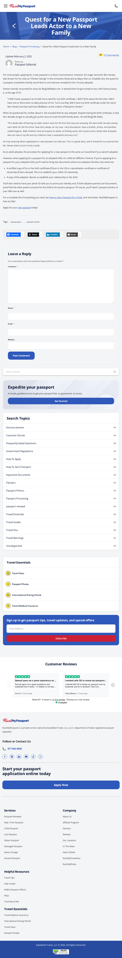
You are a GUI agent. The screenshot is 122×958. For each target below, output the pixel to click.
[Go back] (14, 26)
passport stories (33, 222)
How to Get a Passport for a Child (65, 197)
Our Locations (69, 840)
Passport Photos (15, 490)
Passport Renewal (12, 816)
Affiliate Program (71, 822)
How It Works (69, 852)
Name (11, 308)
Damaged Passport (13, 846)
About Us (67, 816)
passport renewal (15, 506)
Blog (14, 46)
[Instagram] (12, 756)
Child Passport (11, 828)
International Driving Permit (17, 921)
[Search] (114, 371)
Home (6, 46)
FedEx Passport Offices (15, 889)
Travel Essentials (15, 514)
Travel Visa (12, 530)
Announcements (15, 427)
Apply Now (61, 785)
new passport (24, 207)
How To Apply (13, 459)
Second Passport (12, 858)
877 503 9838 (14, 748)
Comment (13, 266)
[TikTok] (33, 756)
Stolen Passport (11, 840)
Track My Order (11, 901)
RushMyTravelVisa (71, 858)
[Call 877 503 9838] (116, 6)
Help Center (10, 883)
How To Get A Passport (18, 467)
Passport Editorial (25, 64)
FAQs (6, 895)
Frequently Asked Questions (21, 443)
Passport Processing (29, 46)
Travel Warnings (15, 538)
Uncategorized (14, 545)
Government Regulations (19, 451)
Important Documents (18, 474)
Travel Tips (9, 877)
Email (11, 324)
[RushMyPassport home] (61, 6)
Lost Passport (10, 834)
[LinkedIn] (19, 756)
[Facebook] (4, 756)
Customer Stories (15, 435)
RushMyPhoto (69, 864)
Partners (10, 482)
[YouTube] (26, 756)
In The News (69, 846)
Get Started (61, 401)
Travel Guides (13, 522)
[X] (40, 756)
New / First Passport (13, 822)
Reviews (67, 834)
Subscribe (61, 638)
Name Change (11, 852)
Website (11, 339)
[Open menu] (5, 6)
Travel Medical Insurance (16, 915)
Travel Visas (9, 927)
